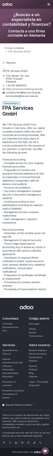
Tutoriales (7, 323)
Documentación (10, 327)
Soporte (6, 359)
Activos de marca (38, 354)
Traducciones (36, 336)
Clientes (33, 376)
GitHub (32, 329)
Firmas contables (14, 48)
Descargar (34, 323)
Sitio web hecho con (22, 452)
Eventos (33, 366)
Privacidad (42, 382)
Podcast (33, 369)
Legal (32, 382)
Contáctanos (35, 357)
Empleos (33, 361)
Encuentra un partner (13, 390)
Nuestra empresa (38, 350)
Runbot (32, 332)
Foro (4, 330)
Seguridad (34, 385)
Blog (31, 373)
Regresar (11, 62)
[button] (48, 4)
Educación (7, 376)
